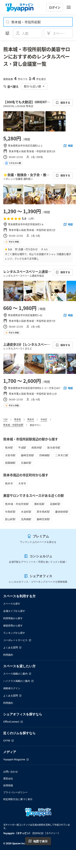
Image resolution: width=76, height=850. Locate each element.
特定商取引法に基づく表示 (17, 799)
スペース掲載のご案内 (15, 673)
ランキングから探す (14, 633)
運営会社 (8, 778)
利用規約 (8, 654)
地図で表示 (40, 841)
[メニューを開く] (69, 7)
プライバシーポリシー (15, 792)
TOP (5, 419)
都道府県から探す (13, 625)
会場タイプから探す (14, 611)
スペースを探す (11, 603)
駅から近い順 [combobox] (32, 86)
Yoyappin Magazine (14, 759)
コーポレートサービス (15, 640)
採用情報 (8, 785)
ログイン (54, 7)
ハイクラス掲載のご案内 (16, 681)
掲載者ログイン (11, 688)
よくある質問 (10, 647)
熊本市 (30, 419)
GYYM (6, 740)
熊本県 (17, 419)
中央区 (44, 419)
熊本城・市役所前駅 (13, 424)
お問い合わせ (10, 771)
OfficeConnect (11, 721)
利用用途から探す (13, 618)
